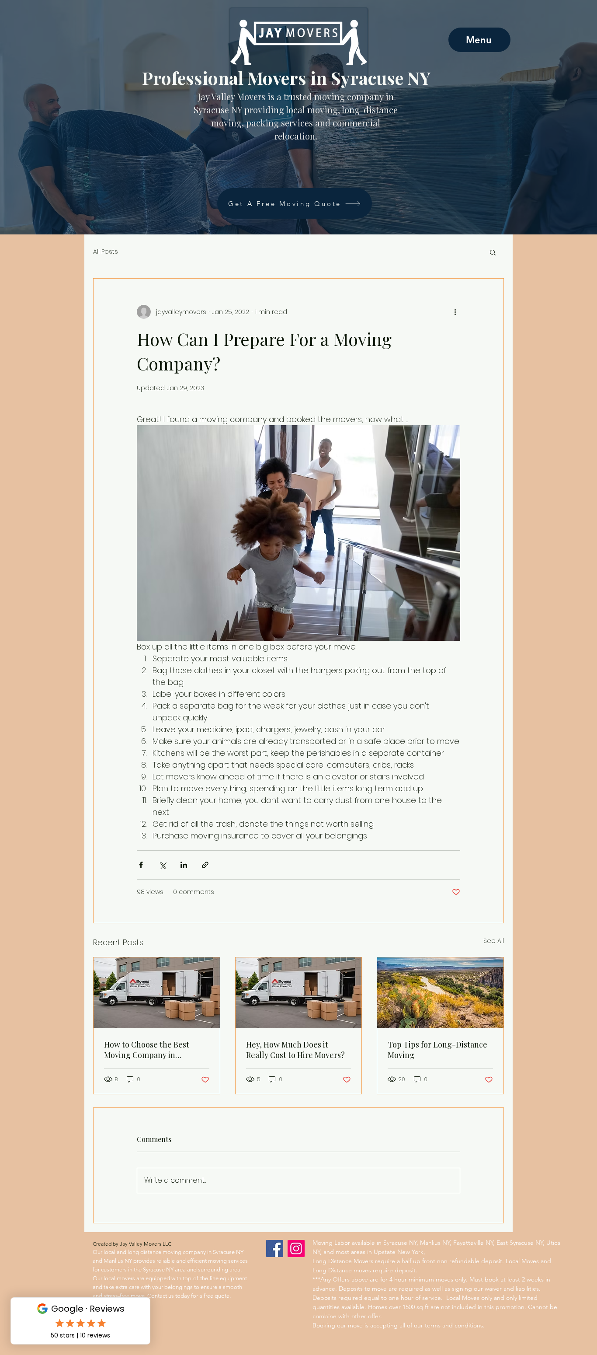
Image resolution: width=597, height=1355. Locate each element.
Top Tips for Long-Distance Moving (437, 1049)
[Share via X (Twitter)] (162, 865)
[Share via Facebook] (141, 865)
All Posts (105, 252)
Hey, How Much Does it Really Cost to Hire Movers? (295, 1049)
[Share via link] (205, 865)
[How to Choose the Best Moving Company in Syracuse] (157, 992)
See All (493, 940)
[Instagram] (296, 1248)
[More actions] (455, 312)
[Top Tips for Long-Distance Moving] (440, 992)
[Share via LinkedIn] (184, 865)
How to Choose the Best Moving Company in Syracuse (146, 1049)
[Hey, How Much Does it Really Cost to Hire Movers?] (299, 992)
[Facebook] (274, 1248)
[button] (493, 251)
